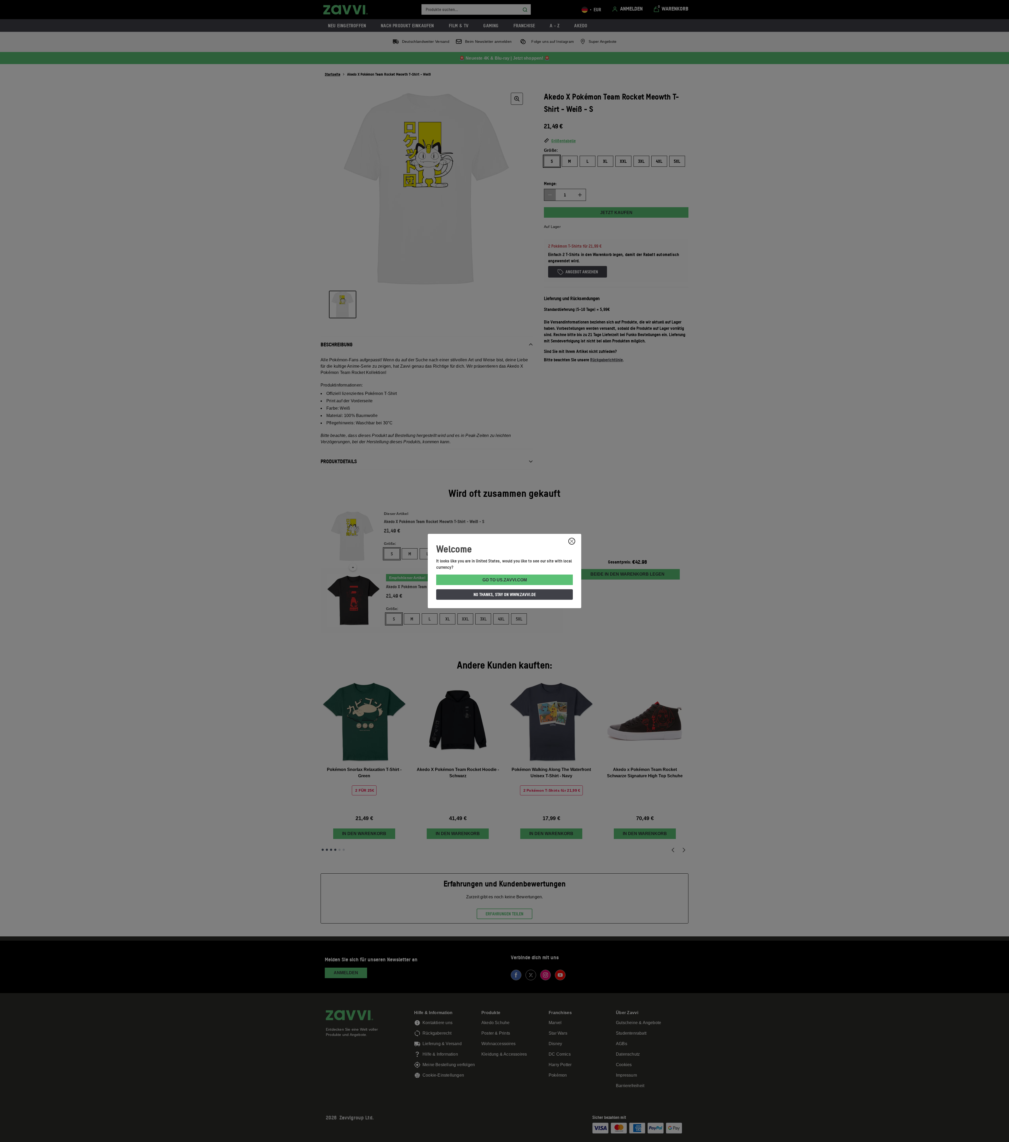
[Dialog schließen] (572, 541)
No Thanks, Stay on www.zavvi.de (504, 594)
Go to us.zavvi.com (504, 580)
